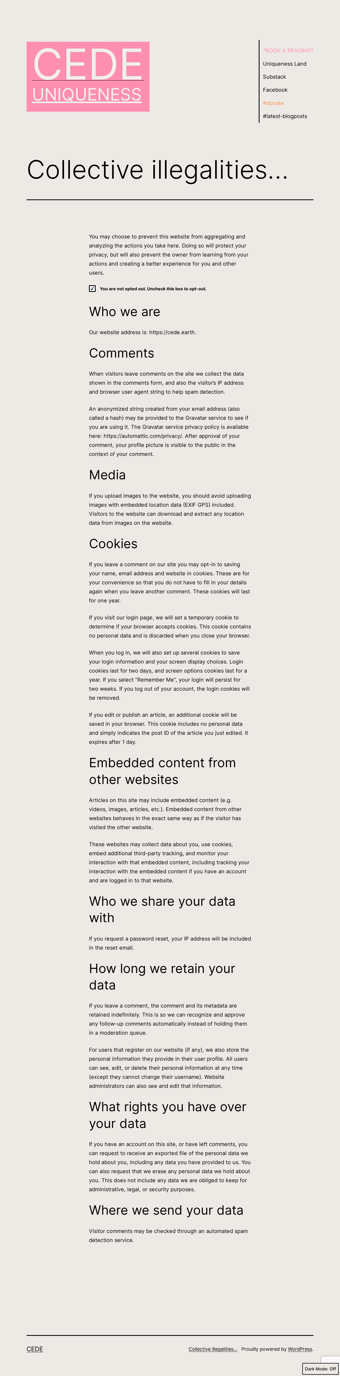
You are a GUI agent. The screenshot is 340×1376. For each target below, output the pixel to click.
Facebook (275, 90)
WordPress (300, 1349)
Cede (88, 64)
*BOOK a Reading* (288, 50)
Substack (274, 77)
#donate (273, 103)
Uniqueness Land (285, 64)
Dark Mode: (316, 1368)
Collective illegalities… (213, 1349)
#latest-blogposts (285, 116)
